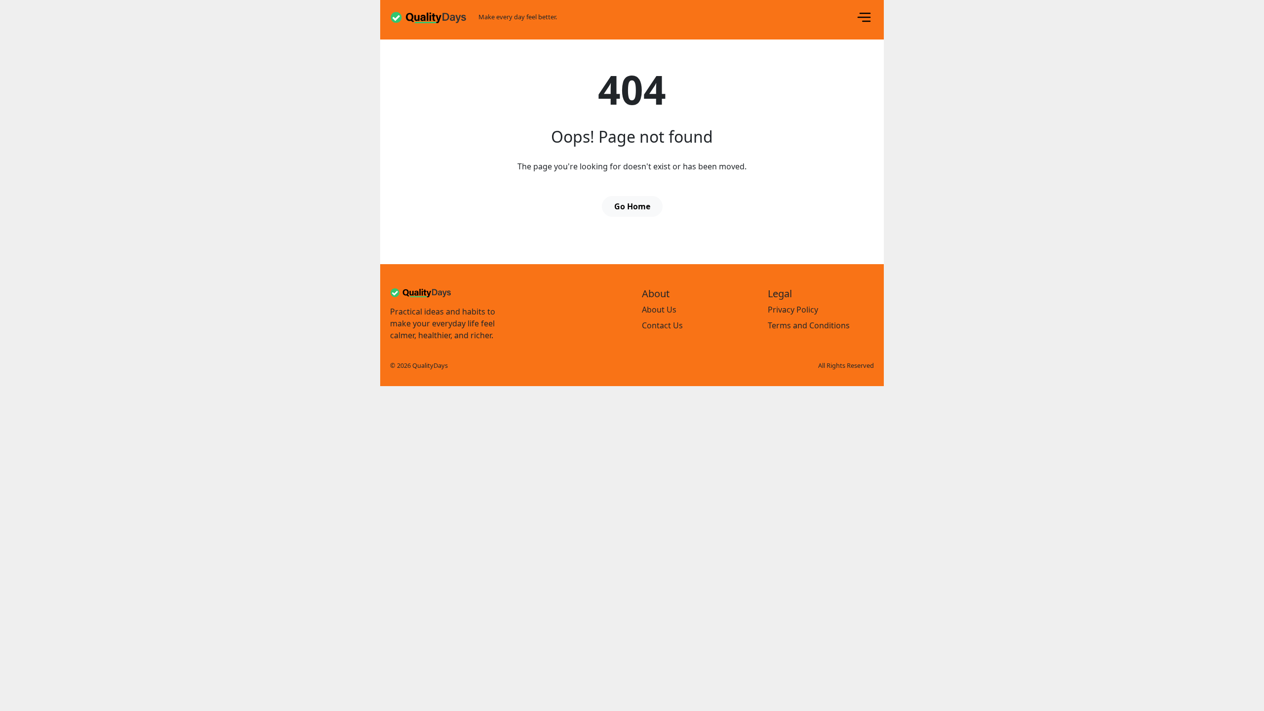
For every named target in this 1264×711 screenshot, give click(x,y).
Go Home (632, 206)
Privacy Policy (793, 309)
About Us (659, 309)
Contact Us (662, 325)
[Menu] (864, 17)
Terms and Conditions (809, 325)
